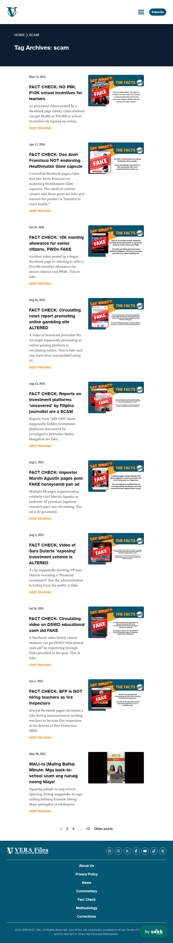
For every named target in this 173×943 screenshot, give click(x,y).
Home (19, 35)
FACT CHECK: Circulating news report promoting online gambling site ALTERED (55, 319)
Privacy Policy (87, 874)
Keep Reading (40, 128)
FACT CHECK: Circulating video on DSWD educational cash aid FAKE (57, 624)
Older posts (103, 829)
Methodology (86, 908)
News (86, 883)
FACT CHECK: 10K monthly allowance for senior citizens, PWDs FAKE (56, 243)
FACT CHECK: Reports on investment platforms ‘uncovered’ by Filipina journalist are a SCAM (55, 402)
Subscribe (158, 12)
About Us (86, 866)
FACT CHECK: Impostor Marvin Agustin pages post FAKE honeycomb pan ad (56, 478)
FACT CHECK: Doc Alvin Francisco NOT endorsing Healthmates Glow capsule (55, 160)
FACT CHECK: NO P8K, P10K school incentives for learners (55, 92)
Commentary (86, 891)
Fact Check (87, 899)
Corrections (86, 916)
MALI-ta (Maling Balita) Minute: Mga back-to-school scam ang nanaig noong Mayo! (53, 773)
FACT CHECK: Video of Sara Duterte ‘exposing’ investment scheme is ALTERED (52, 554)
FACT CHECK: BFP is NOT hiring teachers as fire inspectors (55, 697)
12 (88, 829)
